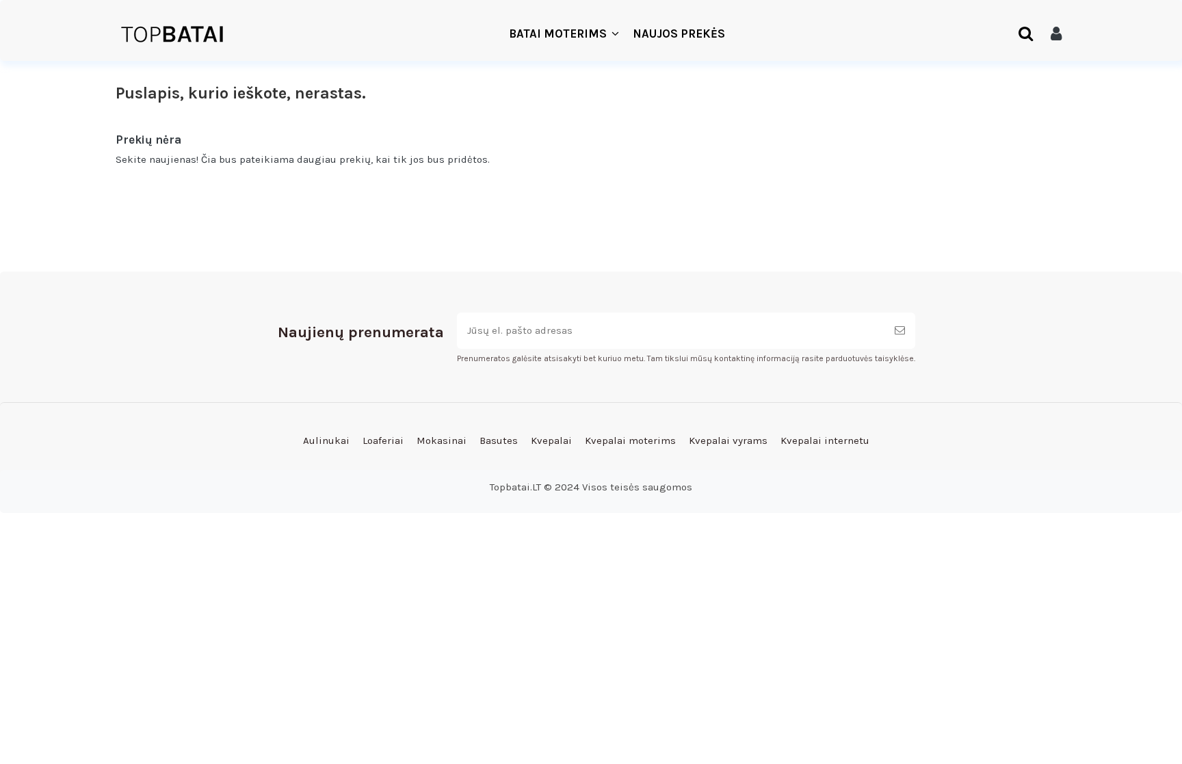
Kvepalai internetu (824, 440)
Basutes (499, 440)
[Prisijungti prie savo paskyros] (1056, 34)
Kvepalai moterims (630, 440)
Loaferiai (383, 440)
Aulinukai (326, 440)
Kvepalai (551, 440)
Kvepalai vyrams (728, 440)
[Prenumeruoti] (899, 331)
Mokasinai (442, 440)
